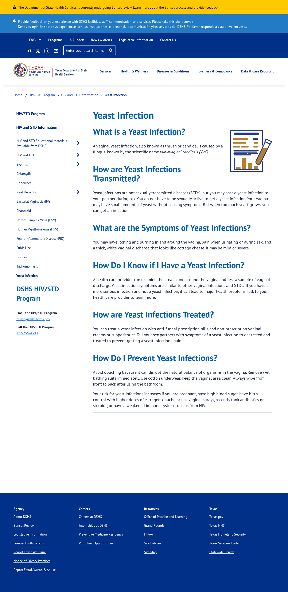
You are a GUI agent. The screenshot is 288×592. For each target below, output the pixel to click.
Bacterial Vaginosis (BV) (33, 201)
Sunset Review (24, 525)
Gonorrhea (24, 183)
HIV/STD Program (42, 95)
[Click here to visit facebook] (29, 51)
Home (18, 95)
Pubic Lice (23, 248)
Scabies (21, 257)
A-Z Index (77, 40)
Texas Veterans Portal (224, 543)
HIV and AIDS (26, 155)
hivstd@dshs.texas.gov (33, 319)
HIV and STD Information (79, 95)
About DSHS (22, 516)
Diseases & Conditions (173, 71)
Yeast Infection (27, 275)
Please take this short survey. (172, 21)
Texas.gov (216, 516)
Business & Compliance (215, 71)
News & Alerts (101, 40)
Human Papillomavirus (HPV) (37, 229)
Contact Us (168, 40)
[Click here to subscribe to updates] (56, 51)
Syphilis (22, 164)
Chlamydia (24, 173)
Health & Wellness (134, 71)
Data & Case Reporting (258, 71)
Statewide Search (221, 552)
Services (106, 71)
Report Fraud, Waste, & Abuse (34, 570)
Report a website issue (29, 552)
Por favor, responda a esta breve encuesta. (217, 26)
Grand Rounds (154, 525)
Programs (55, 40)
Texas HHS (217, 525)
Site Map (150, 552)
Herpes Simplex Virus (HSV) (36, 220)
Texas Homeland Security (227, 534)
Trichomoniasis (27, 266)
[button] (79, 143)
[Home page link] (50, 70)
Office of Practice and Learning (165, 516)
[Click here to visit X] (37, 51)
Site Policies (152, 543)
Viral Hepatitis (26, 192)
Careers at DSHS (90, 516)
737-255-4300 (27, 333)
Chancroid (23, 211)
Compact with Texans (28, 543)
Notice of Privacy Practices (31, 561)
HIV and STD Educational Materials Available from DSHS (41, 143)
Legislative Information (136, 40)
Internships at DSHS (93, 525)
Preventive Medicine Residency (101, 534)
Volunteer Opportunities (96, 543)
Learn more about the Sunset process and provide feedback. (176, 7)
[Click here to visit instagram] (46, 51)
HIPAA (148, 534)
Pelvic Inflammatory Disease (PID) (40, 238)
